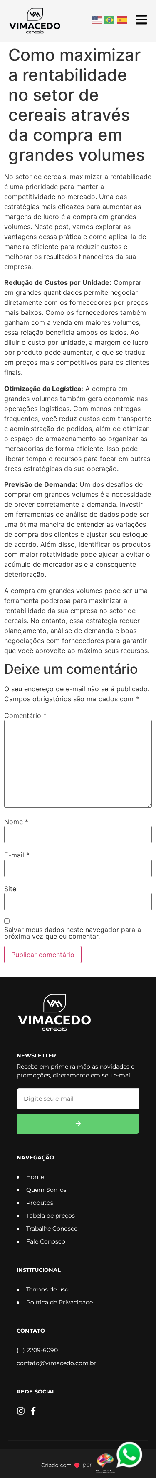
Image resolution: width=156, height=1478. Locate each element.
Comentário (25, 715)
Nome (16, 821)
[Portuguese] (109, 19)
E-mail (17, 855)
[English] (97, 19)
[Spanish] (122, 19)
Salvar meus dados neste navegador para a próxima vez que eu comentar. (72, 933)
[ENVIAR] (78, 1124)
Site (10, 888)
